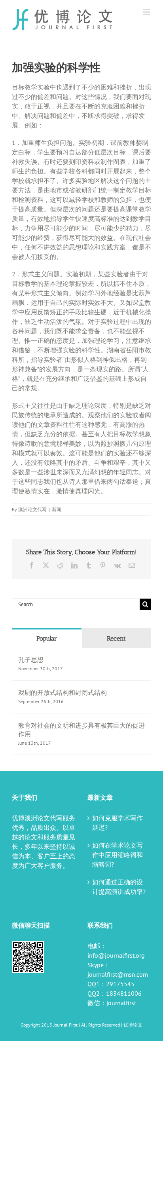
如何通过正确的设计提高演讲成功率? (119, 887)
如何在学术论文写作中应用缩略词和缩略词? (117, 854)
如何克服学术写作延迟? (117, 822)
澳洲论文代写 (32, 509)
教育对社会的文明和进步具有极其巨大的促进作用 (81, 729)
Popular (46, 638)
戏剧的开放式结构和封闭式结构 (62, 692)
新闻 (56, 509)
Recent (116, 638)
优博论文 (132, 1025)
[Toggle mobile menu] (147, 12)
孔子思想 (31, 660)
